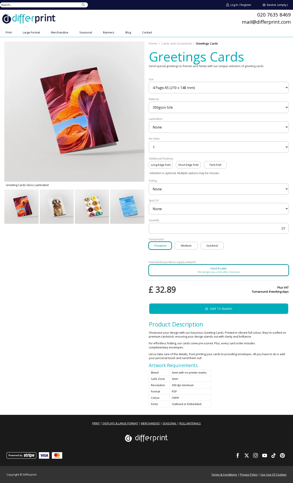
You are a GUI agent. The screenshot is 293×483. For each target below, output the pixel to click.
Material (154, 99)
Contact (147, 32)
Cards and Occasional (177, 43)
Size (151, 79)
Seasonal (85, 32)
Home (153, 43)
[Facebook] (238, 455)
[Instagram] (256, 455)
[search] (84, 5)
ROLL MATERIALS (190, 423)
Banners (108, 32)
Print (9, 32)
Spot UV (154, 200)
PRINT (96, 423)
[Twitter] (247, 455)
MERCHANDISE (150, 423)
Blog (128, 32)
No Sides (154, 138)
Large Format (31, 32)
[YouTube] (264, 455)
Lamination (155, 118)
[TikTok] (273, 455)
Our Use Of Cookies (273, 474)
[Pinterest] (282, 455)
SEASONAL (170, 423)
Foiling (153, 180)
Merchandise (59, 32)
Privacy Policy (249, 474)
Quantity (154, 220)
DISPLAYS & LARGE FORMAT (120, 423)
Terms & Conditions (224, 474)
